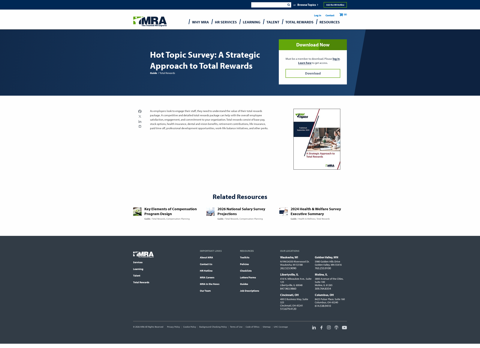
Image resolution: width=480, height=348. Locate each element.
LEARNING (251, 22)
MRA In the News (209, 284)
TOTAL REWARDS (299, 22)
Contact (330, 15)
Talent (136, 275)
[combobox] (268, 4)
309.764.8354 (323, 288)
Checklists (246, 270)
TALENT (272, 22)
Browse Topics (306, 5)
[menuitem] (200, 22)
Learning (138, 269)
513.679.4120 (288, 309)
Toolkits (244, 257)
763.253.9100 (323, 268)
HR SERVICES (226, 22)
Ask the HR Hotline (335, 4)
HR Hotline (206, 270)
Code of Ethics (253, 326)
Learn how (304, 63)
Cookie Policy (189, 326)
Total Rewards (141, 282)
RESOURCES (330, 22)
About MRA (206, 257)
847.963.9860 (288, 288)
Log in (317, 15)
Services (137, 262)
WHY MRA (200, 22)
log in (336, 58)
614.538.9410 (323, 306)
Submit (288, 4)
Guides (244, 284)
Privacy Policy (173, 326)
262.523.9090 (288, 268)
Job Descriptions (249, 290)
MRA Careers (207, 277)
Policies (244, 264)
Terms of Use (236, 326)
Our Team (205, 290)
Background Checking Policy (213, 326)
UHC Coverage (281, 326)
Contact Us (206, 264)
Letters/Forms (248, 277)
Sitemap (267, 326)
